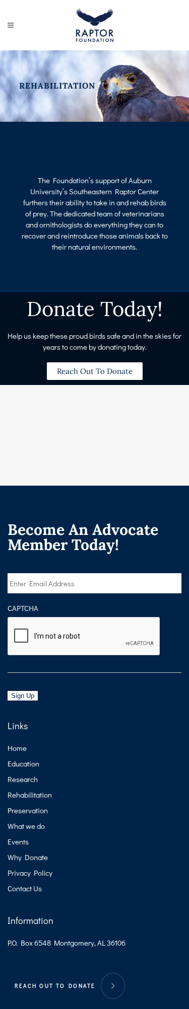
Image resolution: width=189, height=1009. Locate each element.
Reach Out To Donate (55, 985)
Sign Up (22, 696)
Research (23, 779)
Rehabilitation (30, 794)
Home (17, 747)
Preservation (28, 810)
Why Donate (28, 857)
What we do (26, 825)
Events (18, 841)
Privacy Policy (30, 872)
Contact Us (25, 888)
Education (23, 763)
